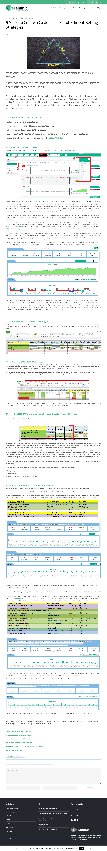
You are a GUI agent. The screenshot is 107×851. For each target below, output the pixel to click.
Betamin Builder (72, 8)
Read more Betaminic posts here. (14, 750)
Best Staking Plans (43, 824)
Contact (8, 819)
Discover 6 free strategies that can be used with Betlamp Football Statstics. (24, 746)
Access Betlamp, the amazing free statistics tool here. (19, 739)
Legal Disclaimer (10, 831)
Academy (62, 8)
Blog (98, 8)
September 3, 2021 (10, 18)
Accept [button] (81, 848)
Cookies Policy (9, 839)
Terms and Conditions (11, 827)
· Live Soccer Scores (76, 810)
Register (83, 2)
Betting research (20, 756)
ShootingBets (83, 8)
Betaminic (19, 18)
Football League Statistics (12, 808)
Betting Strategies (28, 18)
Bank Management (11, 756)
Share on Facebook (37, 34)
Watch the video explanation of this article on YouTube (19, 735)
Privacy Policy (9, 835)
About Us (8, 823)
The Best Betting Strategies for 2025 (47, 829)
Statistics (54, 8)
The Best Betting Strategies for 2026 (47, 808)
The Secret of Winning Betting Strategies (48, 819)
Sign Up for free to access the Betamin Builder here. (18, 731)
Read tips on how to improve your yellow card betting (19, 742)
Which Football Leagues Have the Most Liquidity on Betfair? (53, 813)
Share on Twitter (11, 34)
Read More (88, 848)
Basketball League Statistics (13, 812)
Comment (89, 788)
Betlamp (92, 8)
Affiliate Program (10, 816)
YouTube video (19, 598)
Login (78, 2)
